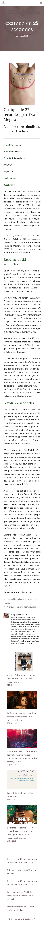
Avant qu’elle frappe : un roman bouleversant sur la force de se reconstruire (21, 678)
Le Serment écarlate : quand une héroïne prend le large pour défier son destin (21, 716)
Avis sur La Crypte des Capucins (21, 606)
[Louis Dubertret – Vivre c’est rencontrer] (22, 787)
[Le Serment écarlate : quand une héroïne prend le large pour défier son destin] (22, 707)
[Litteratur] (3, 3)
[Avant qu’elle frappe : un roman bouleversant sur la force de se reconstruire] (22, 669)
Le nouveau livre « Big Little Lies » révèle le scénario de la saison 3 (20, 895)
